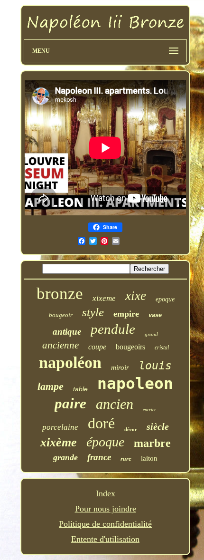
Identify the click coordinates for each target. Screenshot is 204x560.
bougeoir (61, 315)
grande (65, 457)
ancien (114, 404)
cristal (162, 347)
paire (70, 403)
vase (155, 315)
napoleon (135, 383)
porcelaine (60, 427)
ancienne (60, 345)
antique (67, 332)
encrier (149, 409)
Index (105, 493)
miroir (120, 367)
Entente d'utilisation (105, 539)
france (99, 457)
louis (155, 365)
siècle (158, 426)
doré (101, 423)
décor (130, 429)
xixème (58, 442)
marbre (152, 443)
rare (126, 458)
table (80, 389)
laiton (149, 458)
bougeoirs (130, 347)
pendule (113, 329)
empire (126, 314)
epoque (165, 299)
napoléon (70, 362)
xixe (135, 296)
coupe (97, 347)
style (93, 312)
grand (151, 334)
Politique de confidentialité (105, 524)
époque (105, 441)
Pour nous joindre (105, 508)
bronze (60, 293)
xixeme (104, 298)
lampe (50, 386)
